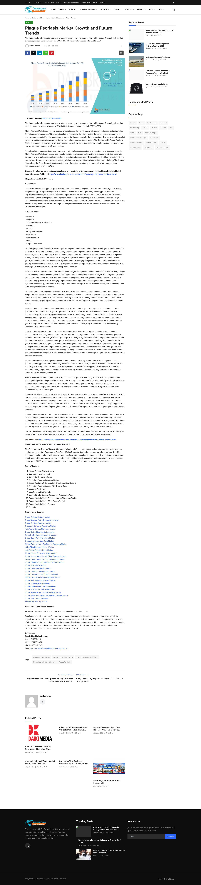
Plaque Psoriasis (64, 662)
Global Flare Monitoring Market (37, 598)
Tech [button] (151, 9)
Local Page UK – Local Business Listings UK (107, 781)
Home (53, 9)
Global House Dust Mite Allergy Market (40, 538)
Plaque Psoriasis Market (52, 118)
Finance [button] (140, 9)
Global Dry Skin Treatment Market (38, 523)
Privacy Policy (37, 2)
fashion (132, 123)
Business (35, 18)
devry (95, 856)
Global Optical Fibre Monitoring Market (39, 532)
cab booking (134, 128)
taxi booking (151, 123)
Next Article (81, 675)
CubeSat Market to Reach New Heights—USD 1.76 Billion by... (107, 728)
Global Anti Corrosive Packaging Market (40, 526)
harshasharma (45, 696)
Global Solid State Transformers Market (40, 580)
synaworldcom (150, 87)
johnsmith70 (150, 76)
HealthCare (154, 138)
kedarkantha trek (162, 147)
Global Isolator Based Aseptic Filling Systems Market (45, 556)
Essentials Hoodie (136, 142)
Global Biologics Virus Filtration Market (39, 589)
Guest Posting (85, 2)
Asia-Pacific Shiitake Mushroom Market (40, 529)
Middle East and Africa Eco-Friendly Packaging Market (46, 544)
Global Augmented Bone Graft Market (39, 541)
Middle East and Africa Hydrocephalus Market (42, 577)
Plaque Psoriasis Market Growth (44, 662)
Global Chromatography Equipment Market (41, 574)
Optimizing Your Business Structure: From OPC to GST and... (74, 762)
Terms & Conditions (166, 879)
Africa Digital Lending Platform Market (39, 547)
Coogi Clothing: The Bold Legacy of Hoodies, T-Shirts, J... (159, 31)
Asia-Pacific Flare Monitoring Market (39, 550)
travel (141, 123)
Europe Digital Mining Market (36, 601)
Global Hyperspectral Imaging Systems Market (43, 592)
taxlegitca (62, 767)
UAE (139, 133)
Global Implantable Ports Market (37, 583)
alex (94, 786)
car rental (163, 123)
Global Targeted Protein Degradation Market (41, 520)
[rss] (27, 845)
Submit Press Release (71, 2)
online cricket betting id (138, 138)
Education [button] (104, 9)
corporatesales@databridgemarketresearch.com (48, 648)
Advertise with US (99, 2)
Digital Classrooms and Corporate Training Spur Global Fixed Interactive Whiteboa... (50, 680)
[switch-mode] (174, 2)
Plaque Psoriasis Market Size (63, 657)
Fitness (163, 128)
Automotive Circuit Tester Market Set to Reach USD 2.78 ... (40, 762)
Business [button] (129, 9)
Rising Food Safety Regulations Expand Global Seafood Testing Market (99, 680)
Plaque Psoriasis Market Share (87, 657)
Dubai (132, 133)
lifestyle (154, 128)
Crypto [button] (117, 9)
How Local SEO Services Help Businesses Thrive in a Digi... (38, 747)
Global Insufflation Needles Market (38, 568)
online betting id (150, 133)
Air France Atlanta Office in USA (158, 57)
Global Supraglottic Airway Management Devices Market (46, 595)
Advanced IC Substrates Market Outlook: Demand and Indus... (73, 728)
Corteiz (163, 142)
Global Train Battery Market (35, 565)
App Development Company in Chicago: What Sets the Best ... (158, 72)
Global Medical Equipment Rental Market (40, 553)
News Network (56, 2)
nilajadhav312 (64, 733)
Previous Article (67, 675)
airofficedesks (150, 60)
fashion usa (148, 147)
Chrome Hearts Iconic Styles (157, 84)
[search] (174, 9)
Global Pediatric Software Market (37, 517)
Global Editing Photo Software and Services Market (44, 562)
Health (145, 128)
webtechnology (30, 752)
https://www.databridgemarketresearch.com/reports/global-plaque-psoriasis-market (83, 174)
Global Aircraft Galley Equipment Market (40, 586)
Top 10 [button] (61, 9)
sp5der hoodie (151, 142)
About (47, 2)
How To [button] (72, 9)
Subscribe (170, 836)
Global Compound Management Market (40, 571)
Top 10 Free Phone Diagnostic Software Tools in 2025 (157, 45)
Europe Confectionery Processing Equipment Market (45, 559)
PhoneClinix (150, 49)
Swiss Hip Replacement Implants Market (40, 535)
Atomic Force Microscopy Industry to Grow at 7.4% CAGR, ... (99, 841)
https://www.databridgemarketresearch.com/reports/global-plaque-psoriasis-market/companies (77, 439)
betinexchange (135, 147)
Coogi (147, 35)
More (160, 9)
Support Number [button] (87, 9)
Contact (28, 2)
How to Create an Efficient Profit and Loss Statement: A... (109, 851)
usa (171, 128)
